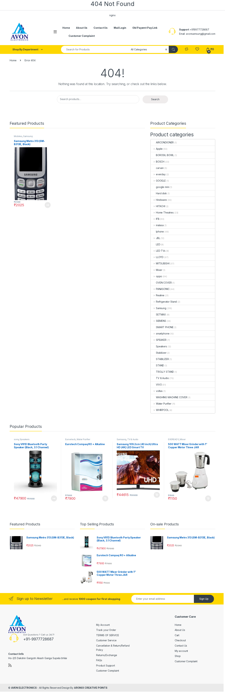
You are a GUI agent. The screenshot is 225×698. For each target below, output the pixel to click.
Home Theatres (165, 212)
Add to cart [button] (105, 498)
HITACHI (160, 206)
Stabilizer (161, 352)
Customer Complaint (82, 35)
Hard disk (161, 193)
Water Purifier (163, 403)
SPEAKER (161, 339)
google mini (162, 186)
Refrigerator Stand (166, 301)
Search (155, 99)
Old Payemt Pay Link (144, 27)
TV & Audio (162, 378)
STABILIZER (162, 359)
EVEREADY (173, 439)
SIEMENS (161, 320)
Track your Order (106, 629)
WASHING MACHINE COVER (171, 397)
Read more (47, 205)
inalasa (160, 225)
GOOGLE (161, 180)
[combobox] (95, 49)
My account (181, 650)
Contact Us (101, 27)
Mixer (159, 269)
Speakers (161, 346)
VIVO (159, 384)
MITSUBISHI (162, 263)
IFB (157, 218)
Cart (177, 635)
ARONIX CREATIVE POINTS (90, 687)
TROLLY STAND (165, 371)
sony (16, 439)
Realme (160, 295)
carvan (160, 167)
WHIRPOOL (162, 409)
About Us (81, 27)
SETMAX (161, 314)
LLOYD (159, 257)
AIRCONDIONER (165, 142)
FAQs (99, 660)
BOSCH (160, 161)
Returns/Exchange (106, 655)
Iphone (160, 231)
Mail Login (120, 27)
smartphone (162, 333)
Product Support (105, 665)
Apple (159, 148)
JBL (158, 238)
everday (161, 174)
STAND (160, 365)
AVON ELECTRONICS (24, 687)
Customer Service (106, 640)
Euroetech (70, 439)
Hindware (161, 199)
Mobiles (18, 136)
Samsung (28, 136)
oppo (159, 276)
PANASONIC (163, 288)
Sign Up (203, 598)
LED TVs (160, 250)
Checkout (180, 640)
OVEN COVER (164, 282)
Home (66, 27)
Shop (178, 655)
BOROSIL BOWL (165, 155)
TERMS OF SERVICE (107, 635)
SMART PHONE (164, 327)
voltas (159, 390)
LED (158, 244)
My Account (103, 624)
